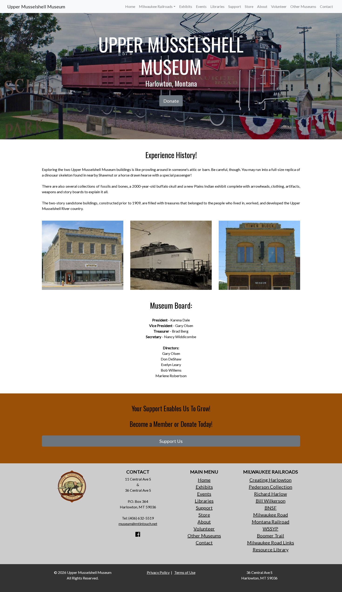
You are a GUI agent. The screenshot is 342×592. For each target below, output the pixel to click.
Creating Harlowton (270, 480)
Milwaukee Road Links (270, 542)
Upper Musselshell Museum (36, 6)
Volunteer (279, 6)
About (262, 6)
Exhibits (185, 6)
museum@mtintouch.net (138, 523)
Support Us (171, 441)
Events (201, 6)
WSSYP (270, 528)
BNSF (271, 507)
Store (249, 6)
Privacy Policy (158, 572)
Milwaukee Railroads (156, 6)
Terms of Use (184, 572)
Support (234, 6)
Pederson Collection (270, 487)
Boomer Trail (270, 535)
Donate (171, 101)
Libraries (217, 6)
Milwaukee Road (270, 514)
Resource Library (270, 549)
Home (130, 6)
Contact (326, 6)
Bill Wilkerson (270, 501)
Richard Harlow (270, 494)
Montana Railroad (270, 521)
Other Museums (303, 6)
